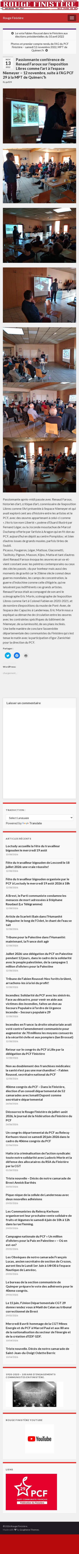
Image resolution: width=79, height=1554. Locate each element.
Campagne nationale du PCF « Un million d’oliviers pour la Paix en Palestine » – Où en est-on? (36, 1240)
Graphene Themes (29, 1529)
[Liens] (31, 1491)
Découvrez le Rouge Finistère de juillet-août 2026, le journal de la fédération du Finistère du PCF (39, 1116)
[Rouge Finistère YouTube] (39, 1438)
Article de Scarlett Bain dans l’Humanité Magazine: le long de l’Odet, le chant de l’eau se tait (39, 920)
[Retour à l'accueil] (39, 6)
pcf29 (9, 82)
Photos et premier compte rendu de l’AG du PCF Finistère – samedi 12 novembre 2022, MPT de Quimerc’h (39, 47)
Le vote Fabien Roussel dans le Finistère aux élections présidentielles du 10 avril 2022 (41, 35)
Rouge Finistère (13, 18)
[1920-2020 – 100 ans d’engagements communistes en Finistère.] (34, 1394)
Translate (35, 823)
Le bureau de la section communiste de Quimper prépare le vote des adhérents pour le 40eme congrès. (39, 1286)
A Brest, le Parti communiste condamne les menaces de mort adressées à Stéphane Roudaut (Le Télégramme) (36, 900)
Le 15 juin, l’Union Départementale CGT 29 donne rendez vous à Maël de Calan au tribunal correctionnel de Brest (39, 1307)
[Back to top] (70, 1545)
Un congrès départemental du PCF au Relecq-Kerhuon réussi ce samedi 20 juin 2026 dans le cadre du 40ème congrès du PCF (38, 1137)
